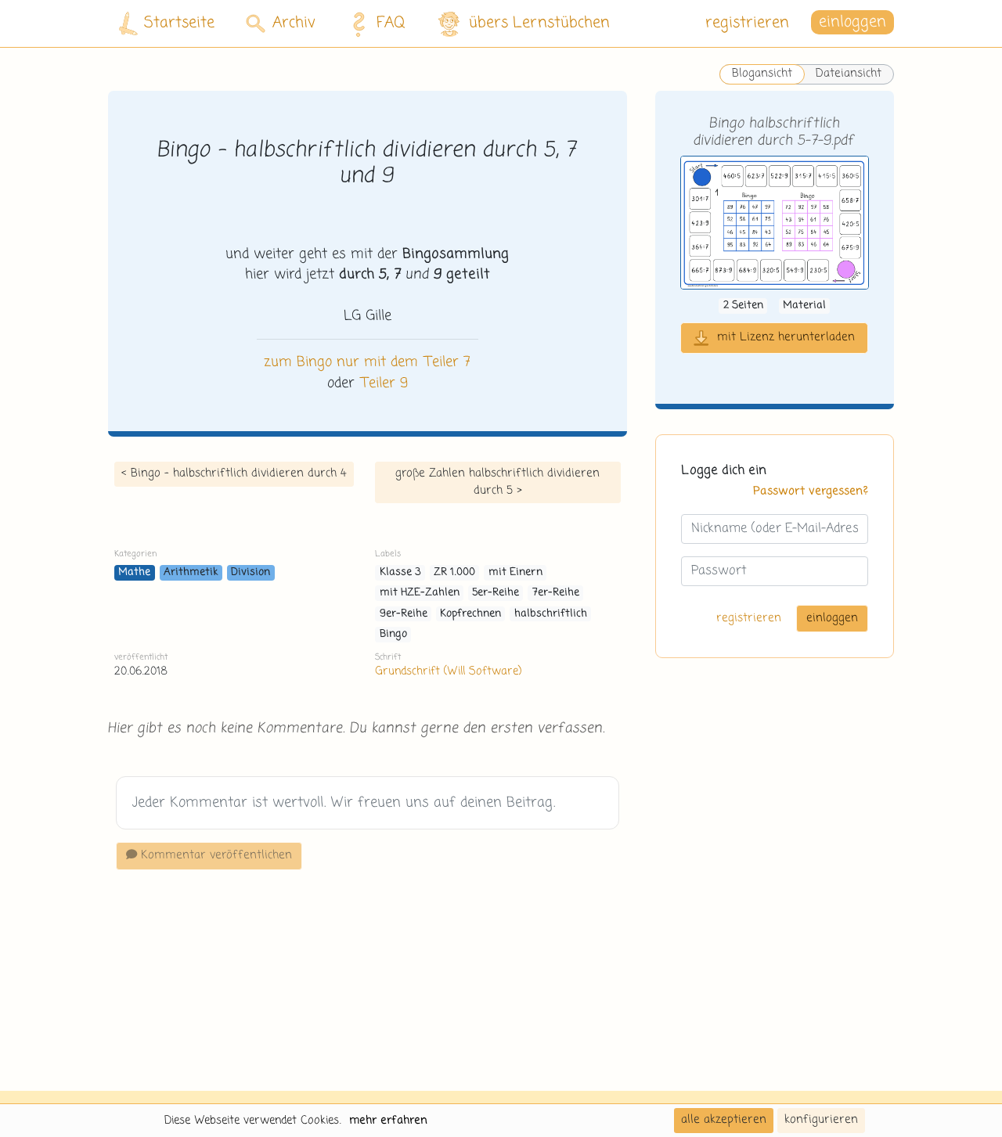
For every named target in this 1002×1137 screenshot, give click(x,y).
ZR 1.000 (454, 572)
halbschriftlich (550, 613)
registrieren (747, 23)
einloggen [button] (852, 23)
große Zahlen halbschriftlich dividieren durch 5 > (497, 482)
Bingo (393, 634)
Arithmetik (191, 572)
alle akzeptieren (723, 1120)
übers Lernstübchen (539, 23)
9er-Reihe (403, 613)
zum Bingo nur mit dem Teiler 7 (367, 362)
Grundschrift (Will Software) (448, 671)
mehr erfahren (388, 1120)
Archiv (293, 23)
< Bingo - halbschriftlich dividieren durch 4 (234, 473)
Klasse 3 (400, 572)
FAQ (391, 23)
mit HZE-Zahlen (420, 592)
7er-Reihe (555, 592)
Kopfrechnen (470, 613)
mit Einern (515, 572)
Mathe (134, 572)
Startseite (179, 23)
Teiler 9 (383, 383)
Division (250, 572)
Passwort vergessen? (810, 491)
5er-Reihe (495, 592)
